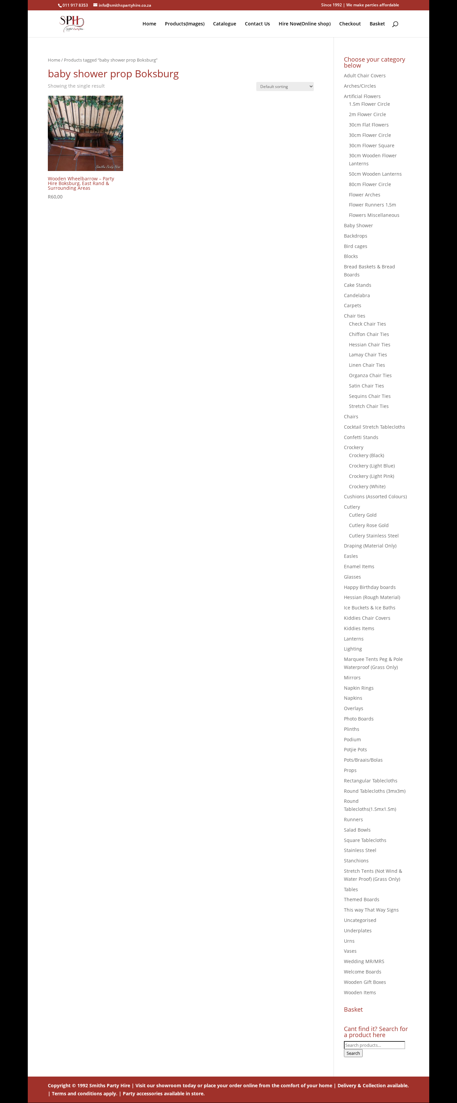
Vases (350, 951)
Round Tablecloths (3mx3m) (374, 791)
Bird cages (355, 246)
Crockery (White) (367, 486)
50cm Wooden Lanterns (375, 174)
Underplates (358, 930)
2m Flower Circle (367, 114)
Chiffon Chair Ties (369, 334)
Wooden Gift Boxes (365, 982)
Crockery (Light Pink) (371, 476)
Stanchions (356, 860)
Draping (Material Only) (370, 545)
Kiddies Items (359, 628)
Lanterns (354, 638)
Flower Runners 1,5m (372, 204)
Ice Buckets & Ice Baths (369, 607)
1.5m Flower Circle (369, 104)
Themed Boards (361, 899)
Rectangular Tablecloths (370, 780)
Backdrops (355, 236)
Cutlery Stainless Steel (374, 535)
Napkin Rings (359, 688)
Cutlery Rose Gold (369, 525)
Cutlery (352, 507)
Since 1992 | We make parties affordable (360, 5)
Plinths (351, 729)
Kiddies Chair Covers (367, 618)
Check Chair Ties (367, 324)
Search (353, 1053)
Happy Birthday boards (370, 587)
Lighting (353, 649)
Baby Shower (358, 225)
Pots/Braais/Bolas (363, 760)
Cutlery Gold (363, 515)
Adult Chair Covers (365, 75)
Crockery (353, 447)
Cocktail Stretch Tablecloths (374, 427)
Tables (351, 889)
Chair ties (354, 316)
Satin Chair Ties (366, 386)
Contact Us (257, 24)
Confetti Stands (361, 437)
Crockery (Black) (366, 455)
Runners (353, 819)
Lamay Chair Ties (368, 354)
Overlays (353, 708)
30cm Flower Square (371, 145)
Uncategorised (360, 920)
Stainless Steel (360, 850)
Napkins (353, 698)
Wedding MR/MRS (364, 961)
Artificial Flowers (362, 96)
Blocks (351, 256)
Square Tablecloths (365, 840)
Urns (349, 941)
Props (350, 770)
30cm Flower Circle (370, 135)
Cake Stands (357, 285)
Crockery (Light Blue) (372, 465)
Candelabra (357, 295)
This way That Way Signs (371, 910)
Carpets (352, 305)
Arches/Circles (360, 86)
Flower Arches (364, 194)
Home (149, 24)
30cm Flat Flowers (369, 124)
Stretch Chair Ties (369, 406)
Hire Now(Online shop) (305, 24)
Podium (352, 739)
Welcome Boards (362, 971)
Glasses (352, 577)
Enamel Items (359, 566)
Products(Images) (184, 24)
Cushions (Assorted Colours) (375, 496)
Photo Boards (359, 718)
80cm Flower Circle (370, 184)
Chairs (351, 416)
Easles (351, 556)
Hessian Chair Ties (369, 344)
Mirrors (352, 677)
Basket (377, 24)
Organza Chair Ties (370, 375)
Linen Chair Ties (367, 365)
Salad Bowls (357, 830)
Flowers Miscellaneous (374, 215)
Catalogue (224, 24)
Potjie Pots (355, 749)
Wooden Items (360, 992)
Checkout (350, 24)
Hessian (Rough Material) (372, 597)
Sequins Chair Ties (370, 396)
